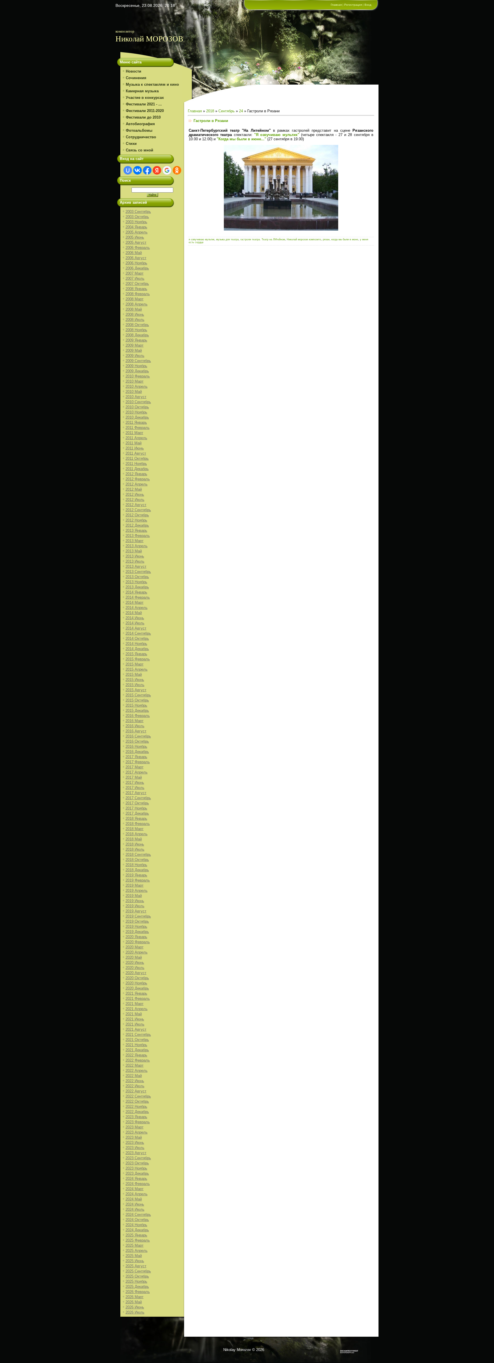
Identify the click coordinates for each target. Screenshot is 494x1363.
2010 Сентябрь (138, 402)
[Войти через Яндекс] (157, 170)
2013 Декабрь (137, 587)
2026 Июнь (135, 1307)
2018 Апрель (137, 834)
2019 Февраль (138, 880)
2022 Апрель (137, 1070)
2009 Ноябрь (136, 366)
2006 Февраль (138, 247)
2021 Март (135, 1004)
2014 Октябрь (137, 638)
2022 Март (135, 1065)
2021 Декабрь (137, 1050)
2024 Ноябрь (136, 1225)
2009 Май (134, 350)
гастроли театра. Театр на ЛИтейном (262, 239)
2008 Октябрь (137, 325)
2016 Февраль (138, 716)
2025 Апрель (137, 1250)
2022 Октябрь (137, 1101)
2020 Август (136, 973)
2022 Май (134, 1076)
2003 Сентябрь (138, 211)
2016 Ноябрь (136, 746)
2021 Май (134, 1014)
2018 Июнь (135, 844)
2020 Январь (136, 937)
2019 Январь (136, 875)
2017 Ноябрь (136, 808)
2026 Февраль (138, 1292)
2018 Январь (136, 818)
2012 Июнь (135, 494)
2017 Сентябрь (138, 798)
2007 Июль (135, 278)
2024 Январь (136, 1178)
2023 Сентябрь (138, 1158)
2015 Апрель (137, 669)
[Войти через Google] (167, 170)
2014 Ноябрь (136, 643)
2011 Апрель (136, 438)
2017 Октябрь (137, 803)
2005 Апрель (137, 232)
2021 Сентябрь (138, 1034)
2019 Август (136, 911)
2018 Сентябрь (138, 854)
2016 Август (136, 731)
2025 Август (136, 1266)
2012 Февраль (138, 479)
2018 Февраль (138, 824)
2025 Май (134, 1256)
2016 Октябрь (137, 741)
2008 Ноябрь (136, 330)
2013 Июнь (135, 556)
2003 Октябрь (137, 217)
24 (241, 111)
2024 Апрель (137, 1194)
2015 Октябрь (137, 700)
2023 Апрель (137, 1132)
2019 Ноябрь (136, 926)
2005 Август (136, 242)
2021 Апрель (137, 1009)
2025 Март (135, 1245)
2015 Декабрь (137, 710)
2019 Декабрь (137, 932)
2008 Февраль (138, 294)
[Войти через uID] (128, 170)
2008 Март (135, 299)
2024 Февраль (138, 1184)
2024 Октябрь (137, 1220)
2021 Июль (135, 1024)
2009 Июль (135, 355)
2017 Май (134, 777)
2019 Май (134, 896)
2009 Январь (136, 340)
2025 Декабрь (137, 1286)
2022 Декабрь (137, 1112)
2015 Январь (136, 654)
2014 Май (134, 613)
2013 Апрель (137, 546)
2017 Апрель (137, 772)
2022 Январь (136, 1055)
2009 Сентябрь (138, 361)
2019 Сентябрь (138, 916)
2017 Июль (135, 788)
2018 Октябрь (137, 860)
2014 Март (135, 602)
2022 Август (136, 1091)
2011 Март (134, 433)
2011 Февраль (138, 427)
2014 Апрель (137, 607)
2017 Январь (136, 757)
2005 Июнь (135, 237)
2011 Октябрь (137, 458)
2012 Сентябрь (138, 510)
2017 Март (135, 767)
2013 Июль (135, 561)
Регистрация (353, 4)
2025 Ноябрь (136, 1281)
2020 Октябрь (137, 978)
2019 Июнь (135, 901)
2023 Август (136, 1153)
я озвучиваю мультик (201, 239)
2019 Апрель (137, 890)
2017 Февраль (138, 762)
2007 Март (135, 273)
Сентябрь (226, 111)
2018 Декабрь (137, 870)
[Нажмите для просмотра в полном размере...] (281, 229)
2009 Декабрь (137, 371)
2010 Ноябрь (136, 412)
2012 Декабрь (137, 525)
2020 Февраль (138, 942)
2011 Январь (136, 422)
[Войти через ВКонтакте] (137, 170)
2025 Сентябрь (138, 1271)
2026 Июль (135, 1312)
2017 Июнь (135, 782)
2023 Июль (135, 1148)
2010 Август (136, 397)
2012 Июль (135, 499)
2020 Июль (135, 968)
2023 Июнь (135, 1142)
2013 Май (134, 551)
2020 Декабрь (137, 988)
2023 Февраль (138, 1122)
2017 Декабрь (137, 813)
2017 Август (136, 793)
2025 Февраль (138, 1240)
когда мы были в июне (344, 239)
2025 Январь (136, 1235)
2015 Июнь (135, 679)
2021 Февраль (138, 998)
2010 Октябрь (137, 407)
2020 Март (135, 947)
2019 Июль (135, 906)
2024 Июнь (135, 1204)
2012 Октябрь (137, 515)
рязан (326, 239)
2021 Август (136, 1029)
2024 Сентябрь (138, 1214)
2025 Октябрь (137, 1276)
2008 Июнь (135, 314)
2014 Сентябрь (138, 633)
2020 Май (134, 957)
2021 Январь (136, 993)
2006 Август (136, 258)
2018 (210, 111)
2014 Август (136, 628)
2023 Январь (136, 1117)
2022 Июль (135, 1086)
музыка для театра (227, 239)
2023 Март (135, 1127)
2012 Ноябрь (136, 520)
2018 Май (134, 839)
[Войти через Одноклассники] (177, 170)
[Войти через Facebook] (147, 170)
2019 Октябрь (137, 921)
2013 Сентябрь (138, 571)
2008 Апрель (137, 304)
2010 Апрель (137, 386)
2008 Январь (136, 289)
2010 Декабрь (137, 417)
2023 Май (134, 1137)
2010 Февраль (138, 376)
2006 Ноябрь (136, 263)
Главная (336, 4)
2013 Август (136, 566)
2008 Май (134, 309)
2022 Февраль (138, 1060)
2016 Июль (135, 726)
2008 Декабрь (137, 335)
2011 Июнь (135, 448)
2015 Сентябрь (138, 695)
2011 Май (134, 443)
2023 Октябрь (137, 1163)
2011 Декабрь (137, 469)
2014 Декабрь (137, 649)
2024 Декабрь (137, 1230)
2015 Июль (135, 685)
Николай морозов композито (304, 239)
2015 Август (136, 690)
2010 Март (135, 381)
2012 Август (136, 505)
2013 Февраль (138, 535)
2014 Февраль (138, 597)
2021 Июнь (135, 1019)
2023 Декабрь (137, 1173)
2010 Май (134, 391)
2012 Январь (136, 474)
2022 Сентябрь (138, 1096)
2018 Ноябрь (136, 865)
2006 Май (134, 253)
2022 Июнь (135, 1081)
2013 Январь (136, 530)
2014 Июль (135, 623)
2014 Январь (136, 592)
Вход (367, 4)
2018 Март (135, 829)
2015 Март (135, 664)
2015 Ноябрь (136, 705)
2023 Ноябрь (136, 1168)
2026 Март (135, 1297)
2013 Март (135, 541)
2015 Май (134, 674)
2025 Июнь (135, 1261)
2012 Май (134, 489)
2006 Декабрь (137, 268)
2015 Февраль (138, 659)
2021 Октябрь (137, 1040)
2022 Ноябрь (136, 1106)
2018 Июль (135, 849)
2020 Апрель (137, 952)
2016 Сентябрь (138, 736)
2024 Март (135, 1189)
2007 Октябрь (137, 283)
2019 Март (135, 885)
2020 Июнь (135, 962)
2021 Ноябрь (136, 1045)
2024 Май (134, 1199)
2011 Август (136, 453)
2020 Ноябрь (136, 983)
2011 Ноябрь (136, 463)
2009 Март (135, 345)
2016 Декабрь (137, 752)
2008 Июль (135, 319)
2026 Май (134, 1302)
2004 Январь (136, 227)
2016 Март (135, 721)
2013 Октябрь (137, 577)
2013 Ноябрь (136, 582)
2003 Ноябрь (136, 222)
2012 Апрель (137, 484)
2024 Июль (135, 1209)
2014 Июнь (135, 618)
